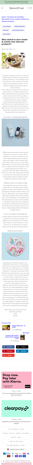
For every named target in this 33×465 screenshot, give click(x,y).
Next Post (26, 333)
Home (4, 17)
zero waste (6, 34)
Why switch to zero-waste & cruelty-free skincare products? (15, 20)
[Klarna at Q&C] (16, 380)
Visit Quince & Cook (16, 429)
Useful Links (16, 437)
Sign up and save (16, 441)
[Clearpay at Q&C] (16, 408)
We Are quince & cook (16, 445)
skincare (5, 30)
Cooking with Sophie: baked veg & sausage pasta (12, 337)
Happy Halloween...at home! (18, 326)
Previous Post (6, 323)
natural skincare (19, 26)
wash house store (18, 30)
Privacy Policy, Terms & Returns (16, 433)
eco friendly (6, 26)
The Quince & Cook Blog (15, 17)
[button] (16, 463)
